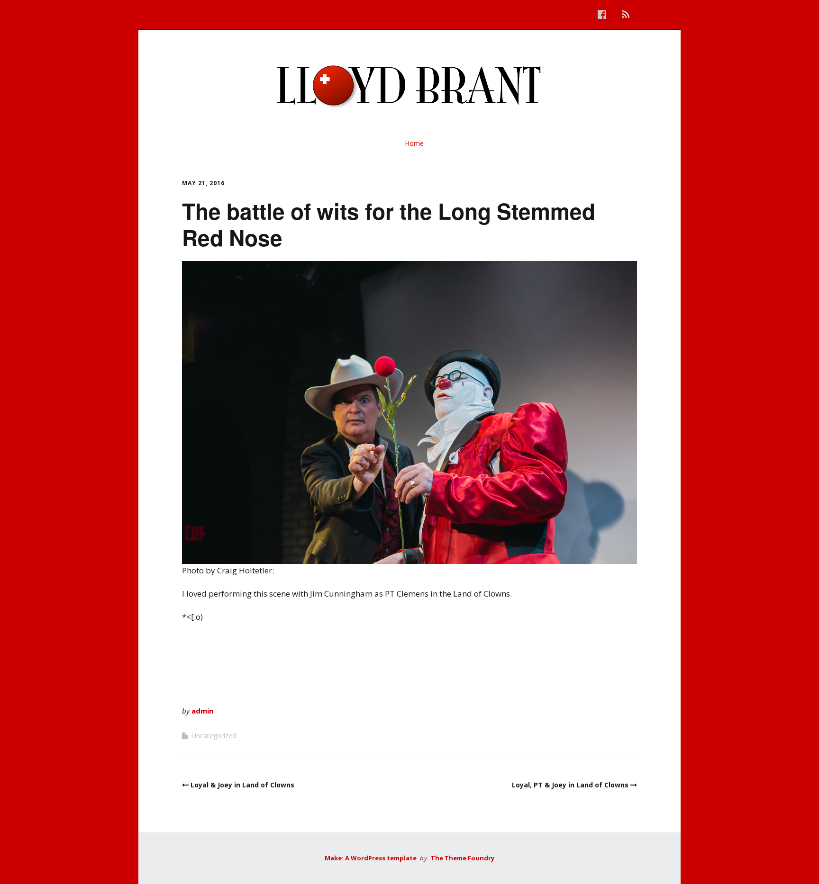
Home (414, 143)
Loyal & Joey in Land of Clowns (242, 784)
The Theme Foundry (462, 858)
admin (202, 710)
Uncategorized (213, 735)
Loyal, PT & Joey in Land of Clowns (570, 784)
